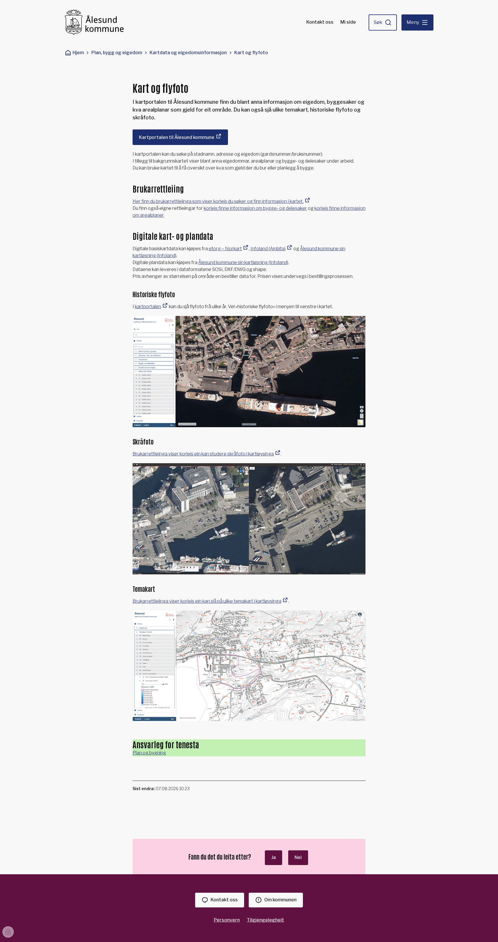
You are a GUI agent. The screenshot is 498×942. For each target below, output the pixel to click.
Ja (273, 857)
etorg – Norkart (225, 248)
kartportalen (148, 306)
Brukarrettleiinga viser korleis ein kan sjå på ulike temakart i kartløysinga (207, 601)
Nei (298, 857)
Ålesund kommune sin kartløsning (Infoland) (243, 262)
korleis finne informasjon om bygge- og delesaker (255, 208)
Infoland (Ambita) (268, 248)
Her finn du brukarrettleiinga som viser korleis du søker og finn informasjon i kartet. (218, 201)
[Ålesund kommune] (94, 22)
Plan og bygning (149, 753)
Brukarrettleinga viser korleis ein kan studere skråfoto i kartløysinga (203, 454)
